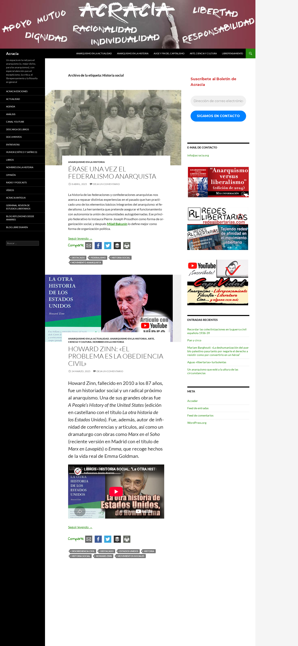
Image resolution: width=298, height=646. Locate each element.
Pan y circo (194, 340)
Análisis (10, 114)
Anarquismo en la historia (132, 53)
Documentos (14, 137)
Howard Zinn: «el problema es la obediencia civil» (115, 356)
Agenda (10, 106)
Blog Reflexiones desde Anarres (20, 218)
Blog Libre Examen (17, 227)
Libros (10, 159)
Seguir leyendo (80, 238)
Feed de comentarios (200, 415)
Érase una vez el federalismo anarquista (112, 172)
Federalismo (98, 257)
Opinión (11, 175)
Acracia (12, 53)
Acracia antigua (16, 197)
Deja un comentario (106, 184)
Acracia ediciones (17, 91)
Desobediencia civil (83, 551)
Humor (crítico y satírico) (21, 152)
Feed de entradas (198, 408)
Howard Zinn (104, 556)
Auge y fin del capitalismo (169, 53)
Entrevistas (13, 144)
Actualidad (13, 99)
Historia (149, 551)
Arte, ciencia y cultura (203, 53)
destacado (78, 257)
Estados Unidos (128, 551)
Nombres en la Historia (108, 341)
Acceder (192, 401)
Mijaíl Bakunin (117, 224)
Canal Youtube (15, 121)
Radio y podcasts (16, 182)
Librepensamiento (232, 53)
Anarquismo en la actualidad (94, 53)
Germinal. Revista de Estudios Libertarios (18, 207)
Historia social (120, 257)
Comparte (76, 245)
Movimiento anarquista (86, 262)
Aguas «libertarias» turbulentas (206, 362)
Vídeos (10, 190)
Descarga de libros (17, 129)
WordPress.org (196, 422)
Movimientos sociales (131, 556)
